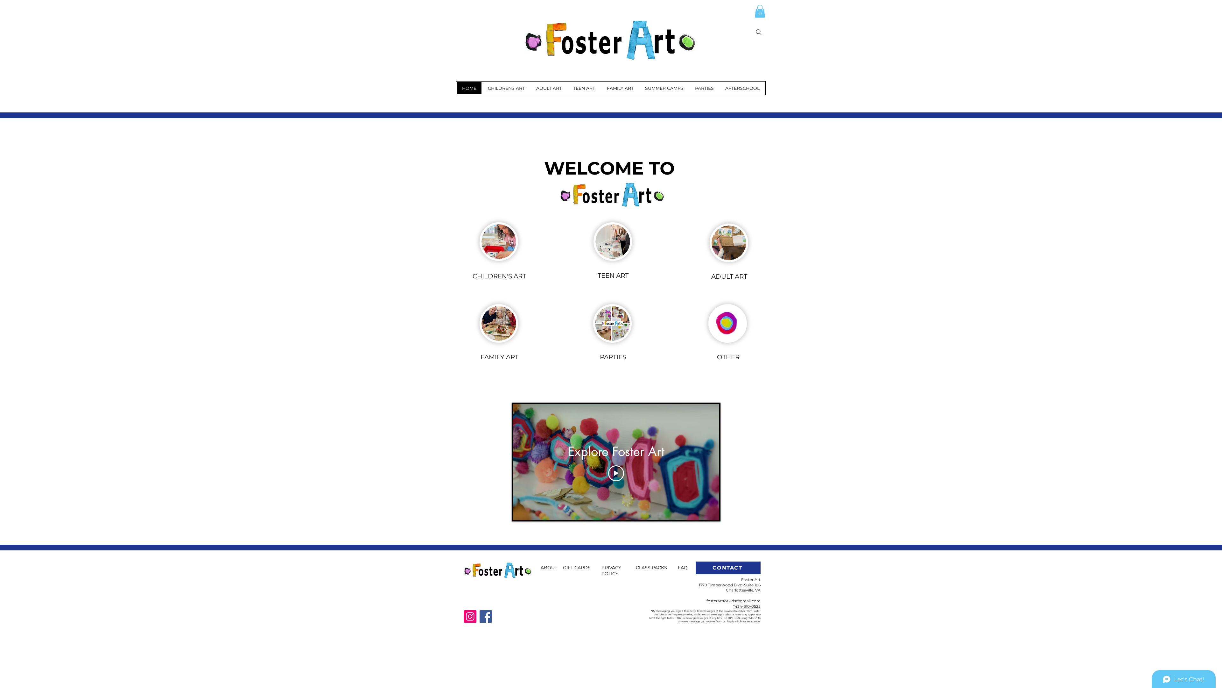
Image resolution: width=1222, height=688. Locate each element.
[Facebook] (486, 616)
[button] (760, 11)
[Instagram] (470, 616)
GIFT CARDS (577, 567)
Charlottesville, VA (743, 590)
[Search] (758, 32)
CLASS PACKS (651, 567)
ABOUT (549, 567)
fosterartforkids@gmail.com (733, 600)
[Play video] (616, 473)
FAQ (683, 567)
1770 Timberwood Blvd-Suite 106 (730, 585)
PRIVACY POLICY (611, 571)
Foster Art (751, 579)
